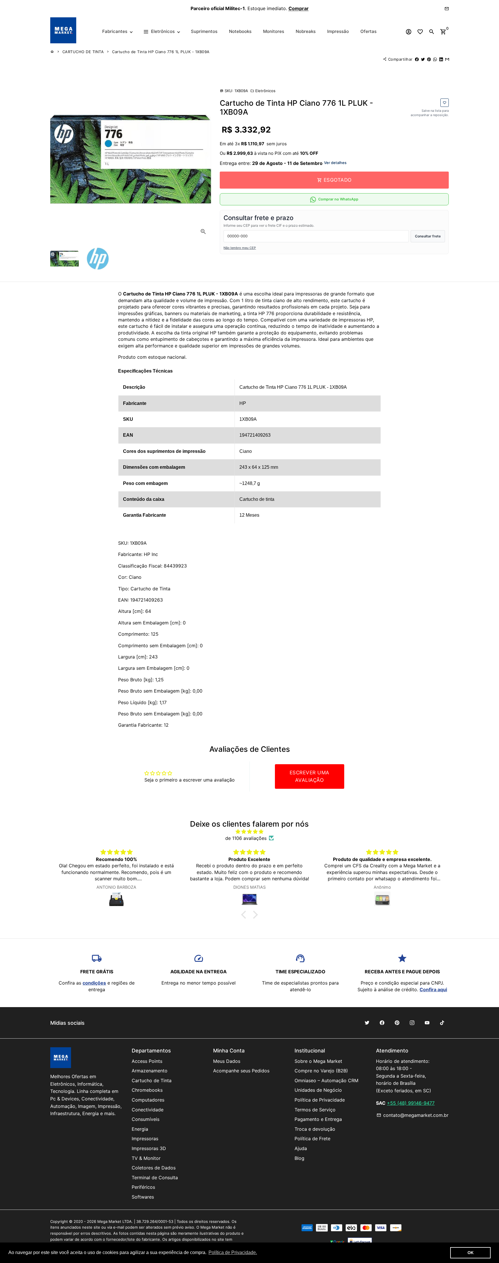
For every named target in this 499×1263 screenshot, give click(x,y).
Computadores (148, 1100)
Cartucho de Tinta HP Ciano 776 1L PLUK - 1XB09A (161, 51)
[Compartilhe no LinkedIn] (441, 59)
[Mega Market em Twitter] (367, 1023)
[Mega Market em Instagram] (412, 1023)
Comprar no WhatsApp (338, 199)
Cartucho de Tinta (152, 1080)
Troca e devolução (315, 1129)
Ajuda (301, 1148)
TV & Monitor (146, 1158)
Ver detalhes (335, 163)
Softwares (143, 1197)
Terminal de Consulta (155, 1177)
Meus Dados (226, 1061)
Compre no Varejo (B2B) (321, 1071)
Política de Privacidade (320, 1100)
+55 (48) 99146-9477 (411, 1103)
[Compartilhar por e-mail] (447, 59)
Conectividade (147, 1110)
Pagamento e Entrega (318, 1119)
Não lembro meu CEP (240, 248)
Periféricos (143, 1187)
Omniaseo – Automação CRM (326, 1080)
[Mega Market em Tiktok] (442, 1023)
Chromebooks (147, 1090)
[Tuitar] (423, 59)
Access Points (147, 1061)
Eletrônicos (262, 90)
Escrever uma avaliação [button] (309, 776)
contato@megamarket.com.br (412, 1115)
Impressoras (145, 1138)
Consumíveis (145, 1119)
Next (203, 159)
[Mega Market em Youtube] (427, 1023)
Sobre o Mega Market (318, 1061)
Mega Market (109, 1221)
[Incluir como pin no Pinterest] (429, 59)
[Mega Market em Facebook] (382, 1023)
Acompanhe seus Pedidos (241, 1071)
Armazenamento (149, 1071)
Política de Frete (312, 1138)
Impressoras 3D (149, 1148)
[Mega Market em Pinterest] (397, 1023)
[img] (249, 831)
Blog (299, 1158)
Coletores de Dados (154, 1168)
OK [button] (471, 1252)
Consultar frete (428, 236)
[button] (245, 915)
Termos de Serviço (315, 1110)
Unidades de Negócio (318, 1090)
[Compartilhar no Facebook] (417, 59)
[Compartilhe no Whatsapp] (435, 59)
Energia (140, 1129)
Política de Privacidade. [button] (232, 1252)
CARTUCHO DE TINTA (83, 51)
